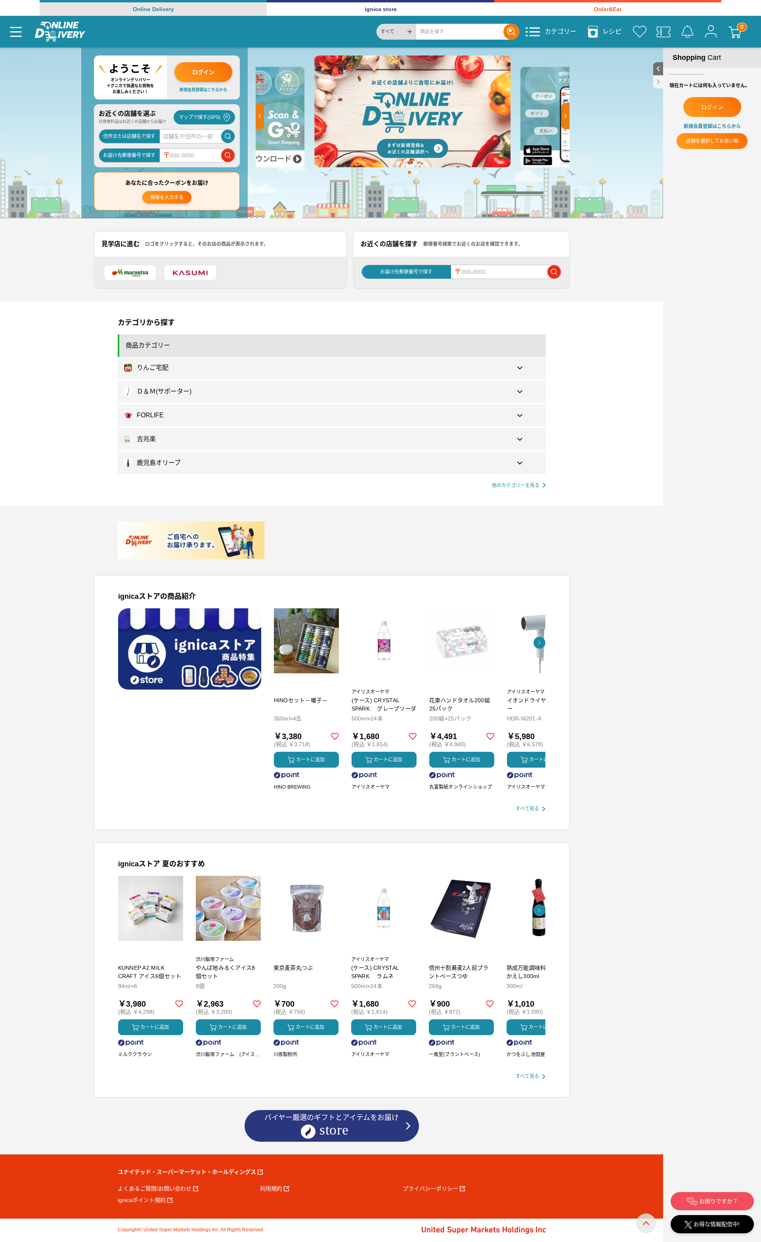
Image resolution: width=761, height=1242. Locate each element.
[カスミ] (190, 273)
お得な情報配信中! (716, 1224)
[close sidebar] (658, 81)
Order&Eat (607, 9)
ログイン (203, 72)
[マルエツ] (130, 273)
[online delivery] (60, 32)
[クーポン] (663, 32)
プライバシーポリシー (430, 1188)
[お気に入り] (640, 32)
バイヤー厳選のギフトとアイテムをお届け (331, 1118)
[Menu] (16, 32)
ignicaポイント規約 (142, 1200)
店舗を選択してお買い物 (712, 141)
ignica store (381, 9)
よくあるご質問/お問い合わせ (154, 1188)
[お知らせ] (687, 32)
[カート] (735, 32)
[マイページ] (711, 32)
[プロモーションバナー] (189, 649)
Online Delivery (153, 9)
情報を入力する (167, 197)
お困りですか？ (718, 1201)
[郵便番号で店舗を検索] (228, 155)
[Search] (511, 32)
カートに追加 (310, 759)
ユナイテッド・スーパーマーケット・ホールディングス (187, 1172)
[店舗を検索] (228, 136)
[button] (260, 116)
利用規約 (271, 1188)
